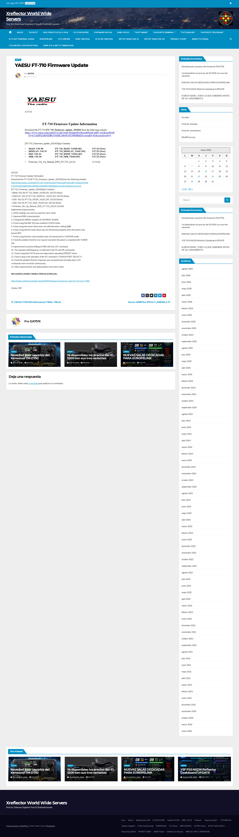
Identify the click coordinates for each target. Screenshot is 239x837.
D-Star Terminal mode (21, 39)
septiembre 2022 (189, 566)
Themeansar (50, 826)
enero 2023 (187, 540)
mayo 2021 (187, 672)
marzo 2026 (187, 302)
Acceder (185, 117)
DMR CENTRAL (82, 39)
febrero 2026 (187, 308)
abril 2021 (186, 678)
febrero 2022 (187, 612)
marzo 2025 (187, 374)
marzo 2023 (187, 526)
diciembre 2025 (189, 322)
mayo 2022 (187, 592)
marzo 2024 (187, 447)
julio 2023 (186, 500)
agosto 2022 (187, 573)
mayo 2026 (187, 289)
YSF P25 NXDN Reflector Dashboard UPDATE (203, 89)
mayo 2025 (187, 361)
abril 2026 (186, 295)
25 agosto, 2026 (133, 777)
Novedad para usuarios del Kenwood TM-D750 (30, 356)
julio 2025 (186, 355)
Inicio (20, 32)
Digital (18, 59)
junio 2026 (186, 282)
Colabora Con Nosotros (23, 45)
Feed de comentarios (191, 131)
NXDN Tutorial (200, 39)
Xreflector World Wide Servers (36, 802)
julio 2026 (186, 275)
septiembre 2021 (189, 645)
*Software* (141, 32)
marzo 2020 (187, 724)
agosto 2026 (187, 269)
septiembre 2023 (189, 487)
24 (213, 176)
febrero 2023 (187, 533)
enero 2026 (187, 315)
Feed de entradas (190, 124)
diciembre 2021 (189, 625)
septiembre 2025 (189, 341)
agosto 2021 (187, 652)
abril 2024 (186, 440)
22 (199, 176)
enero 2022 (187, 619)
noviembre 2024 (189, 394)
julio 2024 (186, 421)
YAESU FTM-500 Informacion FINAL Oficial (37, 302)
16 (206, 171)
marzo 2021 (187, 685)
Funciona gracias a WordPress (17, 826)
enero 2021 (187, 698)
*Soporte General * (164, 32)
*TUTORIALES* (187, 32)
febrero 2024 (187, 454)
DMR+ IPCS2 (123, 32)
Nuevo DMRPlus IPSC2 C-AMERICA (148, 302)
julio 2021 (186, 658)
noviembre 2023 (189, 474)
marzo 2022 (187, 606)
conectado (33, 383)
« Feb (184, 189)
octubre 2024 (187, 401)
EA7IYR (31, 73)
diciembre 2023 (189, 467)
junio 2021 (186, 665)
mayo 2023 (187, 513)
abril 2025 (186, 368)
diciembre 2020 (189, 705)
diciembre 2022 (189, 546)
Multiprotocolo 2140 (55, 32)
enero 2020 (187, 731)
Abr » (190, 189)
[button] (231, 39)
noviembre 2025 (189, 328)
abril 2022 (186, 599)
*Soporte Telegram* (212, 32)
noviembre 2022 (189, 553)
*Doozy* (33, 32)
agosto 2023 (187, 493)
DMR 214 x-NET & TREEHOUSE (59, 45)
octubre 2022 (187, 559)
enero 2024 (187, 460)
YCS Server (64, 39)
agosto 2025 (187, 348)
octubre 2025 (187, 335)
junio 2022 (186, 586)
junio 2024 (186, 427)
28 (192, 182)
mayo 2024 (187, 434)
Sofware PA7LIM (103, 32)
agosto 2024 (187, 414)
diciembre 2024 (189, 388)
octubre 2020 (187, 718)
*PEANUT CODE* (178, 39)
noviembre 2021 (189, 632)
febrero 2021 (187, 691)
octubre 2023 (187, 480)
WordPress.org (188, 137)
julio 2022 (186, 579)
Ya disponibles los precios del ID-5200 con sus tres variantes (90, 356)
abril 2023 (186, 520)
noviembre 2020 (189, 711)
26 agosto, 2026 (20, 777)
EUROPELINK (46, 39)
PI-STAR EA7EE (81, 32)
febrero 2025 (187, 381)
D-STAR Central (104, 39)
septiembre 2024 (189, 407)
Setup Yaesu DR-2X (154, 39)
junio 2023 (186, 507)
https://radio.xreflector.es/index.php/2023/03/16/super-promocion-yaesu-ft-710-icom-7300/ (50, 281)
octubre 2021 (187, 639)
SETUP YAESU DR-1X (129, 39)
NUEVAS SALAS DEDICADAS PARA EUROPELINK (143, 356)
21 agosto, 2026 (190, 777)
